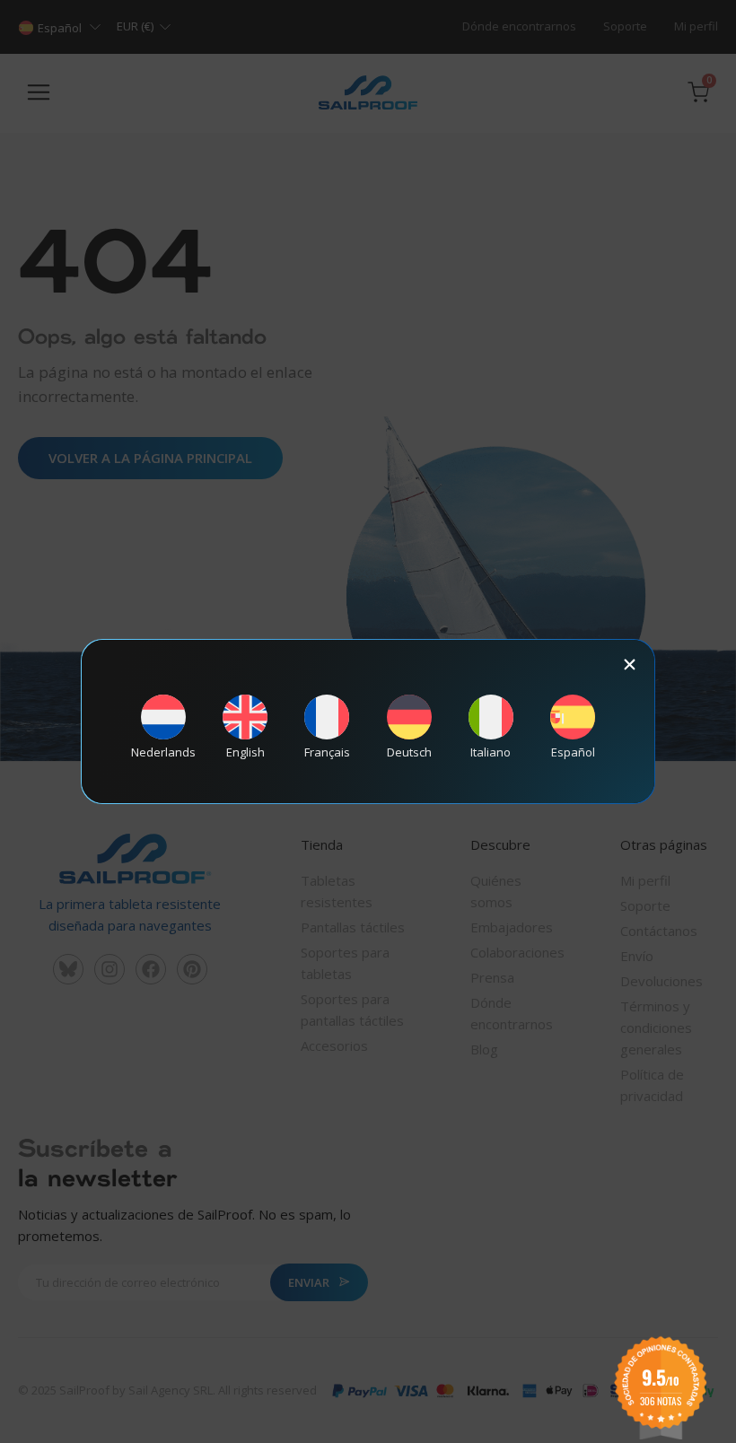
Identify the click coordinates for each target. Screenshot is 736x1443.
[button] (629, 664)
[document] (368, 721)
